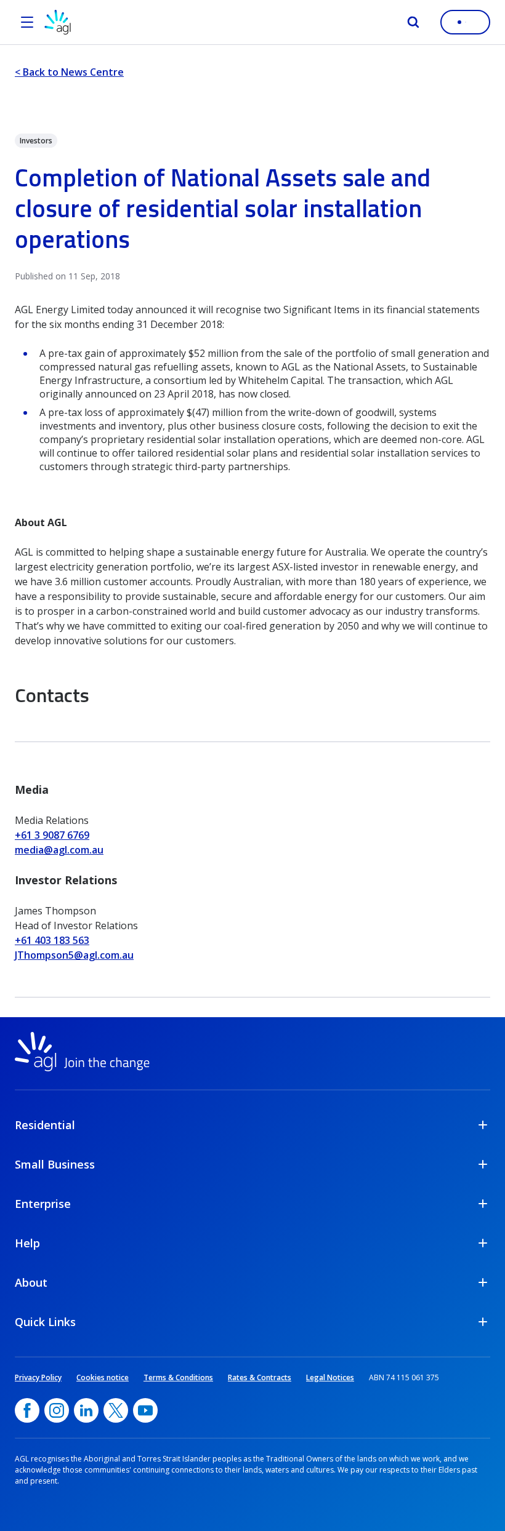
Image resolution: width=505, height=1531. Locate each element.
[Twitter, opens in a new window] (115, 1410)
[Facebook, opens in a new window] (27, 1410)
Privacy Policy (38, 1377)
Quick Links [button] (45, 1321)
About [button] (31, 1282)
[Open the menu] (27, 22)
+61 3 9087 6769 (52, 835)
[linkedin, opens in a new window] (86, 1410)
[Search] (413, 22)
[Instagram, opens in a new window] (56, 1410)
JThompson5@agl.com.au (74, 955)
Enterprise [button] (43, 1203)
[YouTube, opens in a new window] (145, 1410)
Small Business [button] (55, 1164)
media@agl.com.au (59, 850)
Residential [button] (45, 1124)
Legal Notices (330, 1377)
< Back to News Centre (69, 72)
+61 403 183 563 (52, 940)
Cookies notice (102, 1377)
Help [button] (27, 1243)
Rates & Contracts (259, 1377)
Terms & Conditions (178, 1377)
